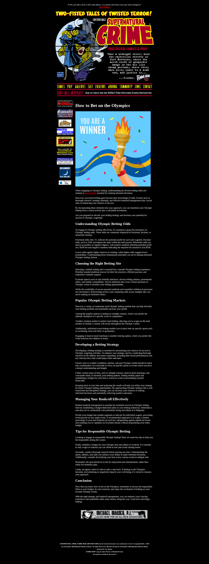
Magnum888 (90, 193)
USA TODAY (104, 7)
